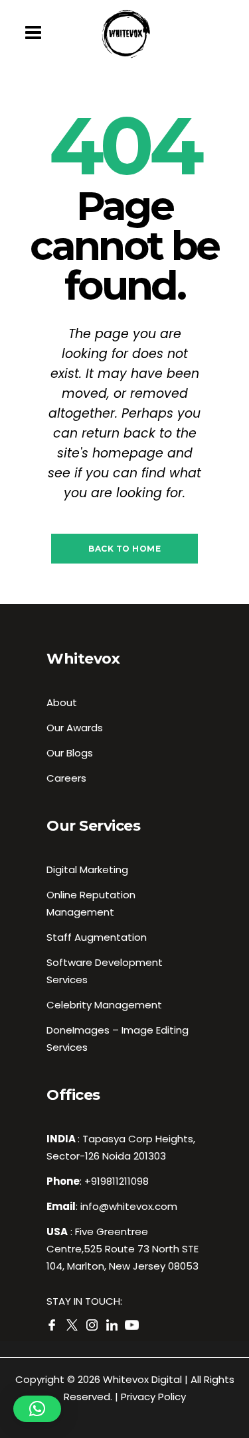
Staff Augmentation (96, 937)
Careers (66, 778)
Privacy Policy (153, 1397)
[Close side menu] (36, 33)
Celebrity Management (104, 1005)
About (61, 702)
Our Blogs (69, 753)
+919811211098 (116, 1181)
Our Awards (74, 728)
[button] (37, 1409)
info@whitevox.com (128, 1206)
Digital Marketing (87, 869)
